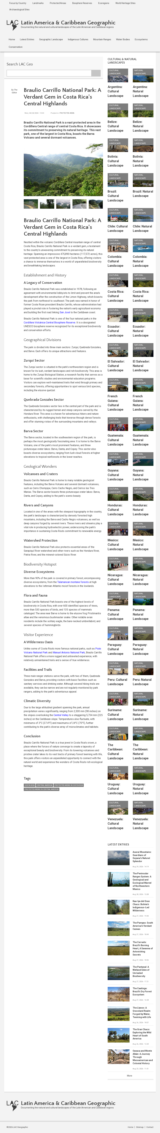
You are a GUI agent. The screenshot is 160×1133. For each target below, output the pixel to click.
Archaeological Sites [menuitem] (19, 9)
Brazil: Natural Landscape (143, 194)
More (129, 1075)
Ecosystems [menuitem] (141, 39)
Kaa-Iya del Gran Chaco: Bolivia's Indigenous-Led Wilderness (141, 906)
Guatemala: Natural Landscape (141, 440)
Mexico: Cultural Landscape (115, 544)
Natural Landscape (140, 72)
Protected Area (67, 113)
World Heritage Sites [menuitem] (125, 3)
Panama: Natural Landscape (140, 614)
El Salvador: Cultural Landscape (116, 366)
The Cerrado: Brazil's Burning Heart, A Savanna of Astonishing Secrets (143, 948)
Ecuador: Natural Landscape (140, 331)
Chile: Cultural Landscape (118, 228)
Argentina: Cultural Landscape (115, 91)
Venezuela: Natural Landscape (140, 823)
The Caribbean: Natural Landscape (140, 751)
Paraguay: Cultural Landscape (115, 649)
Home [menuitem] (12, 39)
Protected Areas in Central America (41, 789)
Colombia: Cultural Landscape (115, 261)
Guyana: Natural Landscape (140, 475)
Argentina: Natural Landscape (140, 91)
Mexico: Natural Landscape (140, 544)
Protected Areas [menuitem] (58, 3)
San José (65, 312)
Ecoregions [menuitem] (103, 3)
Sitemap (140, 1127)
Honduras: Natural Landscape (140, 509)
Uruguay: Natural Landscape (140, 788)
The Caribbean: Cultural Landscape (115, 751)
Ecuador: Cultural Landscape (115, 331)
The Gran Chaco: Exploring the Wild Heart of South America (142, 1034)
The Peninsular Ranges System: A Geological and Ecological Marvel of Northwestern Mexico (142, 881)
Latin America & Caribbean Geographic (68, 23)
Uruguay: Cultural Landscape (115, 788)
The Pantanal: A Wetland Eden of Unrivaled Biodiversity (141, 972)
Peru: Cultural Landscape (117, 682)
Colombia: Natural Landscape (140, 261)
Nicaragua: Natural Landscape (140, 579)
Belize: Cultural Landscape (115, 126)
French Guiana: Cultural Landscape (115, 402)
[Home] (13, 25)
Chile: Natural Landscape (142, 228)
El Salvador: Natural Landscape (141, 366)
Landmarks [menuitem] (38, 3)
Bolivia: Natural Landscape (140, 161)
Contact (149, 1127)
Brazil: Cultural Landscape (115, 196)
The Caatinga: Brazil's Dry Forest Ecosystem (142, 991)
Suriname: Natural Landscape (140, 714)
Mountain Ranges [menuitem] (102, 39)
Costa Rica (30, 785)
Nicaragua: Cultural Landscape (115, 579)
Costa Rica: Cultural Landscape (116, 296)
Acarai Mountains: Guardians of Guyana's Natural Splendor (142, 857)
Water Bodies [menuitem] (123, 39)
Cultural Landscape (115, 72)
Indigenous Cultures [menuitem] (78, 39)
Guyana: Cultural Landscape (115, 475)
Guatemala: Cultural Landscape (116, 440)
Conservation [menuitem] (15, 47)
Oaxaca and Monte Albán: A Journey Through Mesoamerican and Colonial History (143, 1057)
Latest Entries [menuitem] (27, 39)
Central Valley (61, 715)
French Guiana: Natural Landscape (140, 402)
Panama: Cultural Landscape (115, 614)
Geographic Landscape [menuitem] (51, 39)
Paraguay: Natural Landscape (140, 649)
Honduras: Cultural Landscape (115, 509)
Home (130, 1127)
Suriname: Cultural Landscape (115, 714)
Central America (44, 785)
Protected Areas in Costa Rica (69, 785)
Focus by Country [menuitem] (17, 3)
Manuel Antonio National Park (69, 652)
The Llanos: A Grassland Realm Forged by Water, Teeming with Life (142, 1012)
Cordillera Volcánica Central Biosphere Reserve (49, 322)
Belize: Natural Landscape (140, 126)
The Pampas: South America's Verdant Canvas (143, 926)
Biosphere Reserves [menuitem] (82, 3)
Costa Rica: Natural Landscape (141, 296)
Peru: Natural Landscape (142, 682)
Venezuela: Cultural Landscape (115, 823)
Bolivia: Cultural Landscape (115, 161)
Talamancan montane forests (73, 582)
